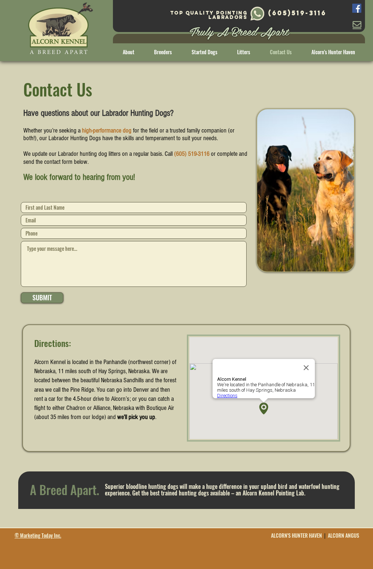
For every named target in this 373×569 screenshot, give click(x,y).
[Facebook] (356, 8)
